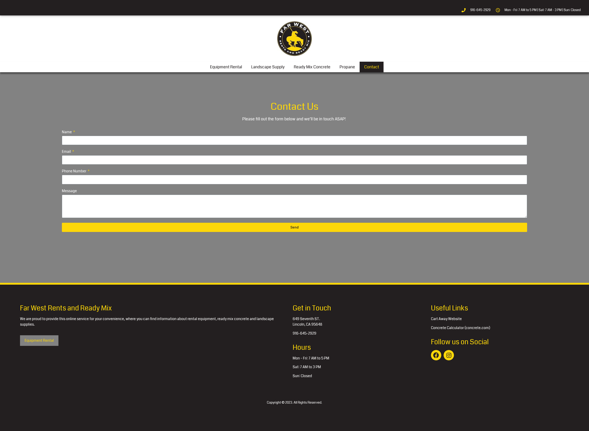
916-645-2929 (304, 333)
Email (67, 152)
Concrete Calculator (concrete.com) (460, 327)
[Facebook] (436, 355)
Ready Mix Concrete (312, 67)
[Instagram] (449, 355)
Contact (371, 67)
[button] (39, 340)
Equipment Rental (226, 67)
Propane (347, 67)
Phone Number (74, 171)
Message (69, 191)
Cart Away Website (446, 318)
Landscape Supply (268, 67)
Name (67, 132)
